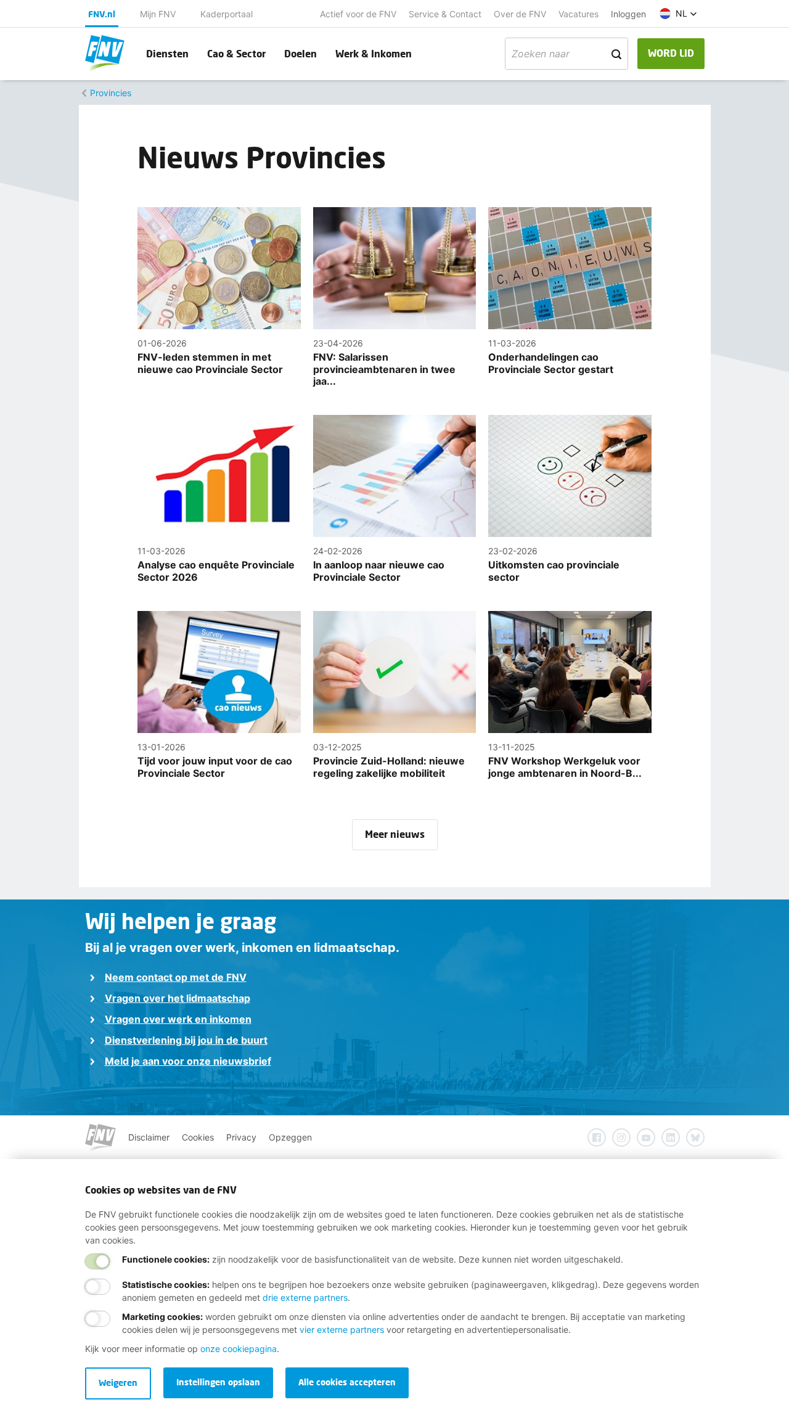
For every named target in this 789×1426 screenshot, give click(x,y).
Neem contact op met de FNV (176, 977)
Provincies (110, 93)
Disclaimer (149, 1137)
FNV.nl (101, 14)
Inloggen (628, 14)
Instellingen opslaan (218, 1382)
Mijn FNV (158, 14)
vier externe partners (342, 1329)
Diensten (167, 53)
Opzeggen (290, 1137)
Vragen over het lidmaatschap (177, 998)
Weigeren (118, 1382)
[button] (678, 13)
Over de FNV (520, 14)
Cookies (198, 1137)
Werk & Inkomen (373, 53)
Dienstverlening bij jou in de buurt (186, 1040)
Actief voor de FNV (358, 14)
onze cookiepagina (238, 1348)
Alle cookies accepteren (347, 1382)
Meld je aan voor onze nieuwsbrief (188, 1061)
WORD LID (671, 53)
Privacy (241, 1137)
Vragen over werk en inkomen (178, 1019)
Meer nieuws (395, 834)
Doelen (300, 53)
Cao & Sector (236, 53)
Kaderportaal (226, 14)
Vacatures (578, 14)
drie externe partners (305, 1297)
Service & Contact (445, 14)
